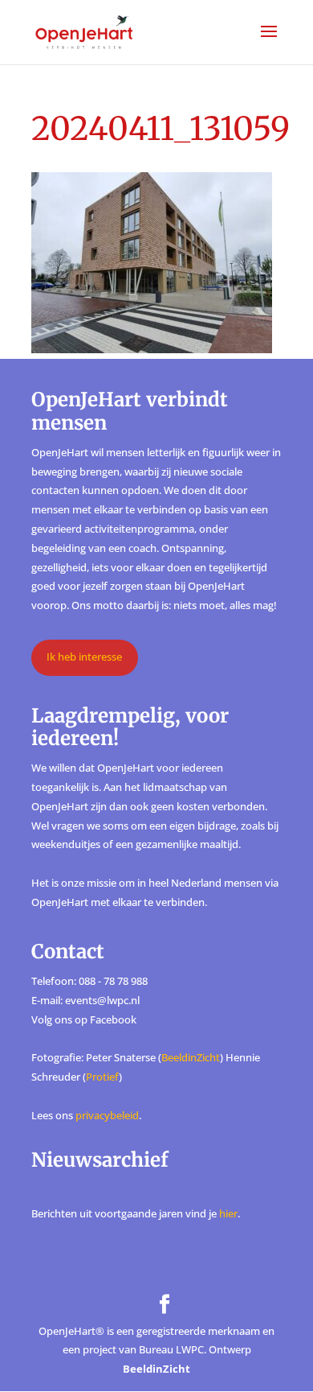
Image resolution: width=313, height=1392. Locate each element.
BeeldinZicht (190, 1057)
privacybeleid (107, 1115)
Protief (102, 1076)
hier (228, 1213)
